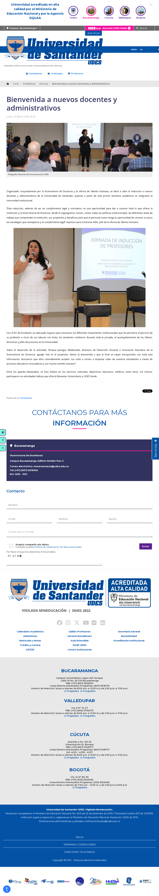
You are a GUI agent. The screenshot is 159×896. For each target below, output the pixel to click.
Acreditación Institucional (129, 641)
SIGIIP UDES (79, 645)
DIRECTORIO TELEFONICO (79, 852)
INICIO (79, 837)
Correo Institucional (79, 650)
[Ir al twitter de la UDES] (75, 623)
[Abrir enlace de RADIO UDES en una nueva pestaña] (47, 881)
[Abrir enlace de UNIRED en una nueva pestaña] (63, 881)
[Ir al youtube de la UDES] (84, 623)
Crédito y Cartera (30, 645)
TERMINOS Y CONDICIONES (80, 844)
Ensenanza (26, 397)
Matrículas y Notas (30, 641)
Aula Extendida (80, 641)
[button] (7, 889)
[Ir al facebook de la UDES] (58, 623)
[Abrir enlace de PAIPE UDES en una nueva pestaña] (14, 881)
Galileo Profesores (80, 632)
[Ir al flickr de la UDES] (93, 623)
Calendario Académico (30, 632)
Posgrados (89, 691)
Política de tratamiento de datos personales (58, 547)
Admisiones (30, 636)
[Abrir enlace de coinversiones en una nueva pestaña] (145, 881)
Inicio (134, 49)
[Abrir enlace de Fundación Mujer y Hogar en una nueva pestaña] (80, 881)
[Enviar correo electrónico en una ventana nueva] (102, 821)
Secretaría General (129, 632)
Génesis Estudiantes (79, 636)
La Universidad (146, 52)
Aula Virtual (93, 33)
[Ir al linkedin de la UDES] (101, 623)
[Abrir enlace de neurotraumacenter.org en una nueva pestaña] (112, 881)
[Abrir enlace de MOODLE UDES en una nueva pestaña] (31, 881)
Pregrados (73, 691)
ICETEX (30, 650)
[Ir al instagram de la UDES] (66, 623)
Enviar (145, 546)
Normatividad (129, 636)
